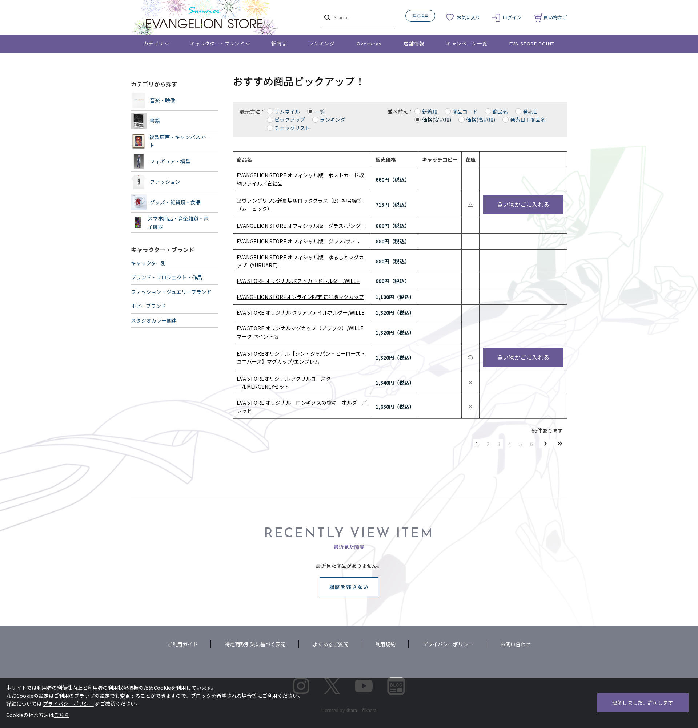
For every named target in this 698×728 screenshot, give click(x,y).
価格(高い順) (480, 119)
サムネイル (287, 111)
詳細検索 (420, 16)
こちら (61, 715)
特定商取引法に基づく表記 (255, 644)
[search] (326, 17)
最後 (560, 444)
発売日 (530, 111)
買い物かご (555, 17)
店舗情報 (414, 43)
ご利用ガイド (182, 644)
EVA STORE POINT (532, 43)
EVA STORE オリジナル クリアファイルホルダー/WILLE (301, 312)
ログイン (511, 17)
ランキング (322, 43)
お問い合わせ (515, 644)
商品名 (500, 111)
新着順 (429, 111)
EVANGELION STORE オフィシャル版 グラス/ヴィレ (299, 241)
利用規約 (385, 644)
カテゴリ (154, 43)
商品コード (465, 111)
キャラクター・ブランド (217, 43)
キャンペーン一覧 (466, 43)
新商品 (279, 43)
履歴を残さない (349, 586)
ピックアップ (289, 119)
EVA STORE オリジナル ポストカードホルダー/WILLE (298, 280)
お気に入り (468, 17)
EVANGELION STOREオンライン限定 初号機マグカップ (300, 296)
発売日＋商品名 (528, 119)
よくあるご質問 (330, 644)
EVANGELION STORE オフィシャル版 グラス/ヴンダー (301, 225)
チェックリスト (292, 128)
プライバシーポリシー (447, 644)
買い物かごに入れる (523, 204)
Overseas (369, 43)
